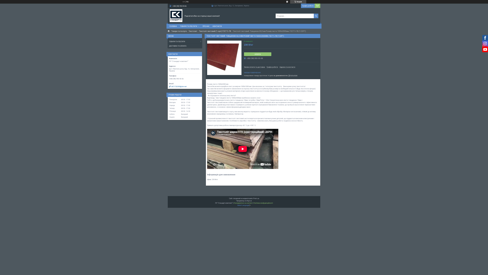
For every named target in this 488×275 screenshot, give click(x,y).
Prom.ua (256, 198)
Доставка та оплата (177, 46)
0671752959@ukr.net (179, 86)
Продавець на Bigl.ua (244, 201)
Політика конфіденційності (263, 203)
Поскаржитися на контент (243, 203)
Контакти (217, 26)
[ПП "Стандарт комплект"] (176, 15)
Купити (258, 54)
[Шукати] (316, 16)
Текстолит (193, 31)
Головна (173, 26)
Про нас (206, 26)
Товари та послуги (188, 26)
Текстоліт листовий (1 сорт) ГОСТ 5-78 (215, 31)
